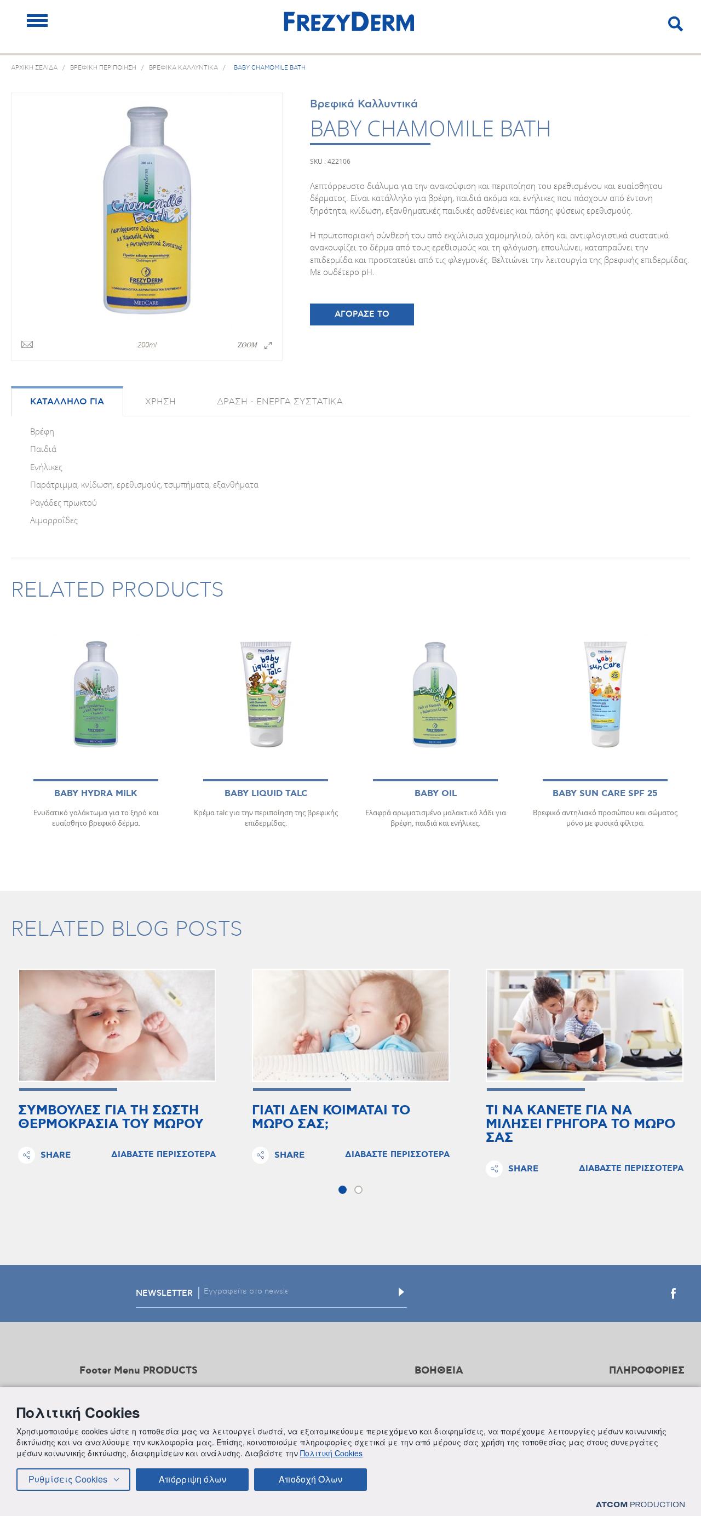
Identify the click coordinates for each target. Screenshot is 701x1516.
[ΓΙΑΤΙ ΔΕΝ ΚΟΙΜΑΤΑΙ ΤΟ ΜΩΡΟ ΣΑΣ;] (351, 1026)
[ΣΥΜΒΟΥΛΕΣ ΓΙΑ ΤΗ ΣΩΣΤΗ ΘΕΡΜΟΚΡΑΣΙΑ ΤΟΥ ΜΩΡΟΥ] (117, 1026)
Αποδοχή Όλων (310, 1479)
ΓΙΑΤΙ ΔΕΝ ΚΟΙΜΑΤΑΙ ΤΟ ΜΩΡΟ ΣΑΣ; (331, 1117)
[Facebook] (673, 1293)
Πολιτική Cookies (331, 1453)
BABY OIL (436, 793)
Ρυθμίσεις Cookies (67, 1479)
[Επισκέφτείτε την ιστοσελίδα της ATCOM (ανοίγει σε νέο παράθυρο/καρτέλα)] (640, 1504)
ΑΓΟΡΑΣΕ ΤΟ (362, 314)
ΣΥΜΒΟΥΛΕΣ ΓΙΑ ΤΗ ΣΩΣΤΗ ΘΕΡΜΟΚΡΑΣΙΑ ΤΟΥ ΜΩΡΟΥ (111, 1117)
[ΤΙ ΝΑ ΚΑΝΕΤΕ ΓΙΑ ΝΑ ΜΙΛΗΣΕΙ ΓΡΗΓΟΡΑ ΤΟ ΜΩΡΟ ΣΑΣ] (584, 1026)
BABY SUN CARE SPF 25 (605, 793)
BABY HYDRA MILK (95, 793)
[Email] (27, 345)
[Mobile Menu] (37, 20)
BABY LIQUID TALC (266, 793)
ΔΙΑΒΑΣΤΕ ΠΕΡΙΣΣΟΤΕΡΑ (163, 1154)
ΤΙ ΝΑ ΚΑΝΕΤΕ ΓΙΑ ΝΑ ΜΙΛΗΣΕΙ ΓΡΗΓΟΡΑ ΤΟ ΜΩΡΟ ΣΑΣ (580, 1124)
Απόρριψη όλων (192, 1479)
